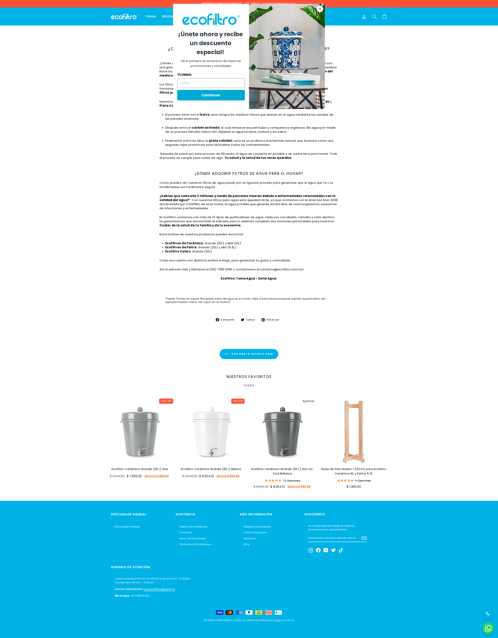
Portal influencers (255, 532)
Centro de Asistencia (193, 526)
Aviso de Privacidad (192, 538)
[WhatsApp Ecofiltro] (488, 628)
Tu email (184, 74)
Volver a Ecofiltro (251, 354)
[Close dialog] (320, 8)
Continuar (211, 95)
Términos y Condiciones (195, 544)
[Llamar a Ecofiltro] (488, 613)
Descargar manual (127, 526)
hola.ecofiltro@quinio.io (159, 589)
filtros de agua (214, 183)
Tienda (150, 16)
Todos (249, 385)
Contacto (185, 532)
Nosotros (250, 538)
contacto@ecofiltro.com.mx (281, 269)
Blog (247, 544)
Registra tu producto (257, 526)
